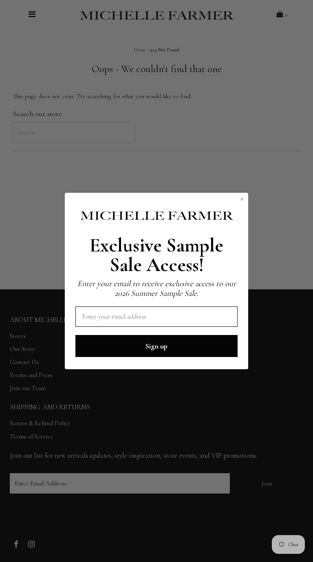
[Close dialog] (242, 199)
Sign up (156, 346)
